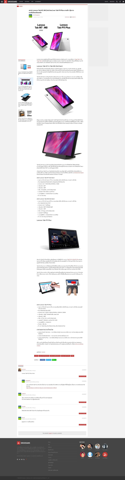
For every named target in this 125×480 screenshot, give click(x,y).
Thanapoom (37, 14)
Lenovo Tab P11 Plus (66, 355)
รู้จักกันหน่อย (50, 462)
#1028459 (84, 407)
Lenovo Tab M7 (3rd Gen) (44, 355)
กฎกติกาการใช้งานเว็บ (52, 460)
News (21, 6)
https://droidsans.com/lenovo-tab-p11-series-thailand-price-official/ (41, 388)
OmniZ (23, 417)
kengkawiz (97, 449)
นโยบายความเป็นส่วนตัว (53, 470)
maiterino (24, 393)
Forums (49, 457)
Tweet (49, 359)
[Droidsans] (10, 1)
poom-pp (24, 369)
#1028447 (84, 394)
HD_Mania (97, 458)
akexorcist (90, 458)
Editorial (27, 1)
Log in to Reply (82, 376)
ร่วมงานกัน (50, 465)
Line (55, 359)
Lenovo (43, 352)
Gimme (90, 449)
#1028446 (84, 381)
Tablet (72, 355)
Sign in (106, 1)
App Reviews (51, 449)
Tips (32, 1)
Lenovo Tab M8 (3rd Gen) (55, 355)
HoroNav (23, 406)
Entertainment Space (79, 172)
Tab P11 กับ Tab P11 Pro (73, 259)
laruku (82, 458)
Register (112, 1)
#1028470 (84, 418)
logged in (51, 433)
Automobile (38, 1)
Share (43, 359)
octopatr (82, 449)
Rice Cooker (105, 449)
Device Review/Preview (53, 452)
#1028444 (84, 369)
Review (21, 1)
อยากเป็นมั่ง (105, 458)
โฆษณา (49, 467)
